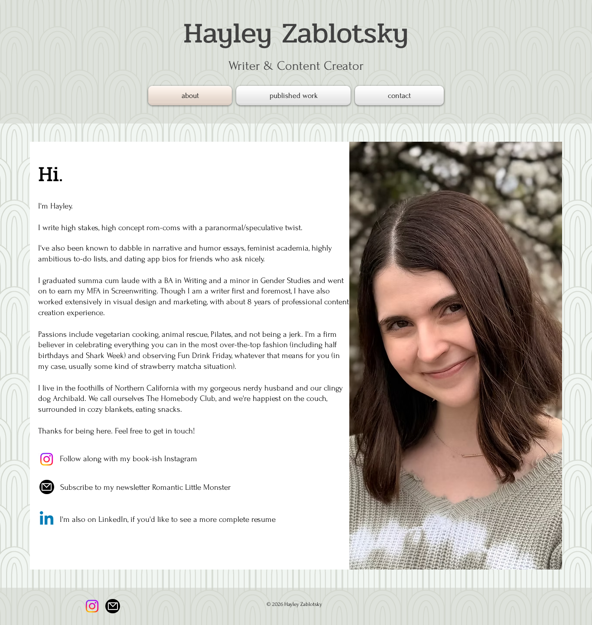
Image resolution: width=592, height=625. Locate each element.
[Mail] (46, 487)
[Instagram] (46, 459)
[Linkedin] (46, 519)
